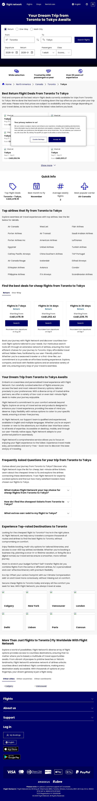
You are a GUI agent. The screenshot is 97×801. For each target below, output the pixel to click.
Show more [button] (46, 165)
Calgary (9, 686)
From (7, 35)
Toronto (52, 84)
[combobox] (19, 40)
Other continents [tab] (42, 678)
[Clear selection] (68, 40)
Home (8, 84)
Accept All (57, 139)
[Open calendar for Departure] (16, 52)
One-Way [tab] (16, 292)
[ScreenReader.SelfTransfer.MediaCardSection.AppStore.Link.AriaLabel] (11, 749)
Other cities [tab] (9, 678)
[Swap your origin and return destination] (38, 40)
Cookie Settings (38, 139)
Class (59, 47)
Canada (39, 84)
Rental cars (50, 4)
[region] (48, 131)
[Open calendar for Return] (32, 52)
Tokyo (63, 84)
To (43, 35)
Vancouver (41, 686)
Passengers (47, 47)
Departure (9, 47)
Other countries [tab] (24, 678)
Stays (38, 4)
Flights (29, 4)
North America (23, 84)
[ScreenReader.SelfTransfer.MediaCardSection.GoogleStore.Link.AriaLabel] (11, 757)
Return (23, 47)
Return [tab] (6, 292)
